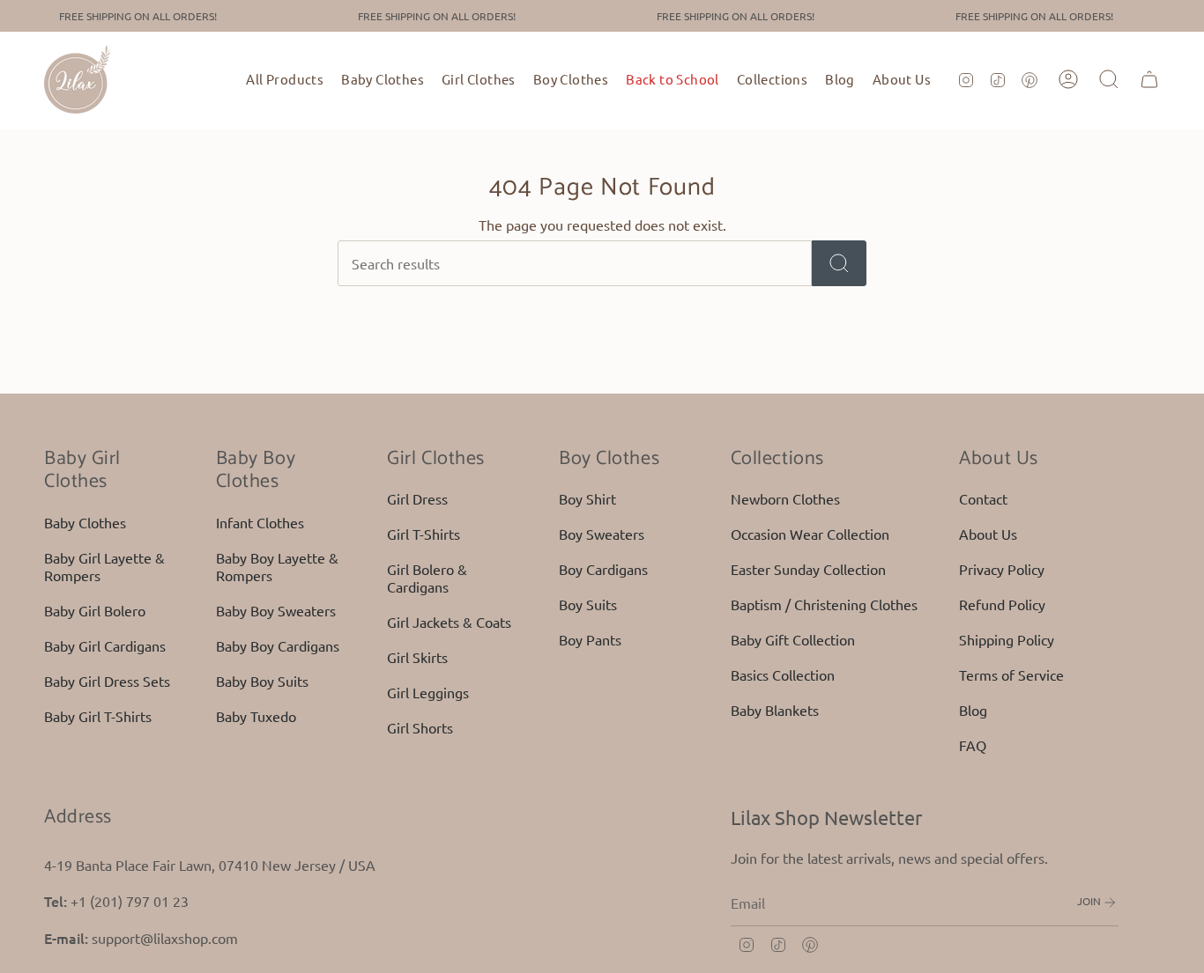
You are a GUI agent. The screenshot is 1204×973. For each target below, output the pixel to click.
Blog (973, 710)
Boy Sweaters (601, 533)
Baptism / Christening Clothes (824, 604)
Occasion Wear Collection (810, 533)
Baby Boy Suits (262, 680)
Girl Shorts (420, 727)
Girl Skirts (417, 657)
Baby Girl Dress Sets (107, 680)
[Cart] (1149, 79)
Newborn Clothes (785, 498)
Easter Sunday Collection (808, 569)
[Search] (839, 263)
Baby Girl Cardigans (105, 645)
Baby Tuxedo (256, 716)
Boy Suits (588, 604)
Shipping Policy (1006, 639)
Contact (983, 498)
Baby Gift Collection (793, 639)
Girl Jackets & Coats (449, 621)
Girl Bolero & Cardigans (427, 577)
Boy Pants (590, 639)
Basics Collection (783, 674)
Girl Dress (417, 498)
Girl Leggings (428, 692)
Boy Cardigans (603, 569)
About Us (988, 533)
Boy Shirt (587, 498)
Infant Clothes (260, 522)
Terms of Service (1011, 674)
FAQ (972, 745)
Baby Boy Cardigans (277, 645)
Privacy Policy (1001, 569)
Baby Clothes (85, 522)
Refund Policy (1002, 604)
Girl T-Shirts (423, 533)
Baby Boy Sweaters (276, 610)
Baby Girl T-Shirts (98, 716)
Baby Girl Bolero (94, 610)
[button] (382, 79)
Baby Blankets (775, 710)
